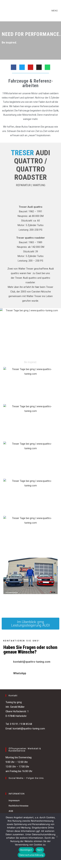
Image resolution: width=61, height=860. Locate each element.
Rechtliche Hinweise (18, 805)
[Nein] (56, 836)
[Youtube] (30, 67)
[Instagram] (39, 67)
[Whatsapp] (47, 67)
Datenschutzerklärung (31, 855)
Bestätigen (26, 849)
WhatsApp (19, 673)
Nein (39, 849)
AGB (11, 811)
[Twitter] (22, 67)
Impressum (14, 800)
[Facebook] (13, 67)
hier (37, 287)
